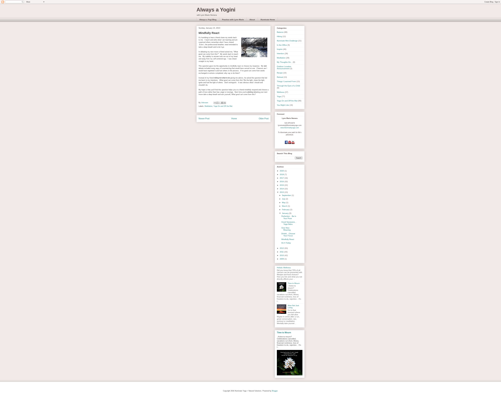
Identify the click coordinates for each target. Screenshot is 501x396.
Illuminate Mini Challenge (287, 41)
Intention (280, 53)
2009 (282, 259)
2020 (282, 171)
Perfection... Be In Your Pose (288, 217)
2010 (282, 255)
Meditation (208, 106)
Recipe (280, 73)
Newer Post (204, 118)
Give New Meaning (286, 229)
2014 (282, 189)
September (287, 195)
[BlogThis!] (217, 103)
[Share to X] (220, 103)
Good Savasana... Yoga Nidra (288, 223)
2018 (282, 174)
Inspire (279, 49)
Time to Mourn (294, 283)
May (284, 202)
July (284, 199)
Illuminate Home (268, 20)
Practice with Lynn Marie (233, 20)
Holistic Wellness (284, 268)
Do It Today (286, 243)
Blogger (275, 391)
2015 (282, 185)
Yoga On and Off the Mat (222, 106)
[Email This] (215, 103)
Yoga (279, 96)
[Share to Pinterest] (224, 103)
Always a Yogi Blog (207, 20)
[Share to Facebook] (222, 103)
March (285, 206)
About (252, 20)
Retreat (280, 77)
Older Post (264, 118)
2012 (282, 248)
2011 (282, 252)
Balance (280, 32)
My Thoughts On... (284, 62)
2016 (282, 181)
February (286, 210)
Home (234, 118)
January (285, 213)
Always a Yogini (215, 10)
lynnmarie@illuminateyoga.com (290, 125)
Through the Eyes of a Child (288, 86)
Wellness (280, 92)
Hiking (279, 36)
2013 (282, 192)
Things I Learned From (286, 81)
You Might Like (283, 105)
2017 (282, 178)
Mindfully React (287, 239)
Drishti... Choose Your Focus (288, 235)
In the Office (282, 45)
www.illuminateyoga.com (289, 128)
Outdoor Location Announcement (284, 67)
